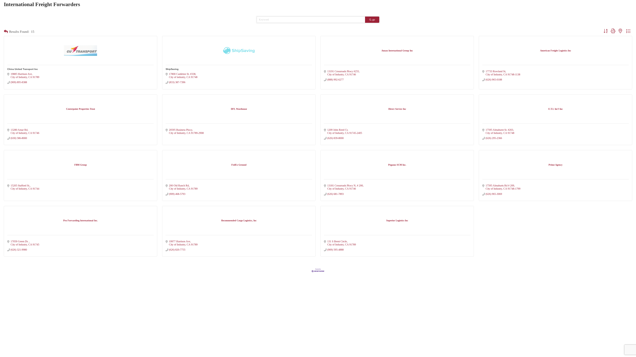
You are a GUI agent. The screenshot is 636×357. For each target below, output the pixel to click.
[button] (6, 32)
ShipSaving (172, 69)
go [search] (373, 19)
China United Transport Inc (22, 69)
